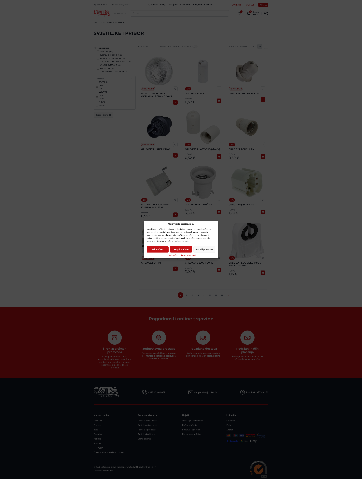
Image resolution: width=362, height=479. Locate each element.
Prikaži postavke (204, 249)
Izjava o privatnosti (188, 255)
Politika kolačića (171, 255)
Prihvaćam (157, 249)
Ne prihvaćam (181, 249)
